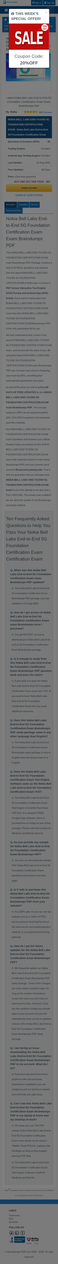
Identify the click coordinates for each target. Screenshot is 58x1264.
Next (48, 72)
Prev (9, 72)
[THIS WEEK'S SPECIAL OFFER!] (29, 37)
